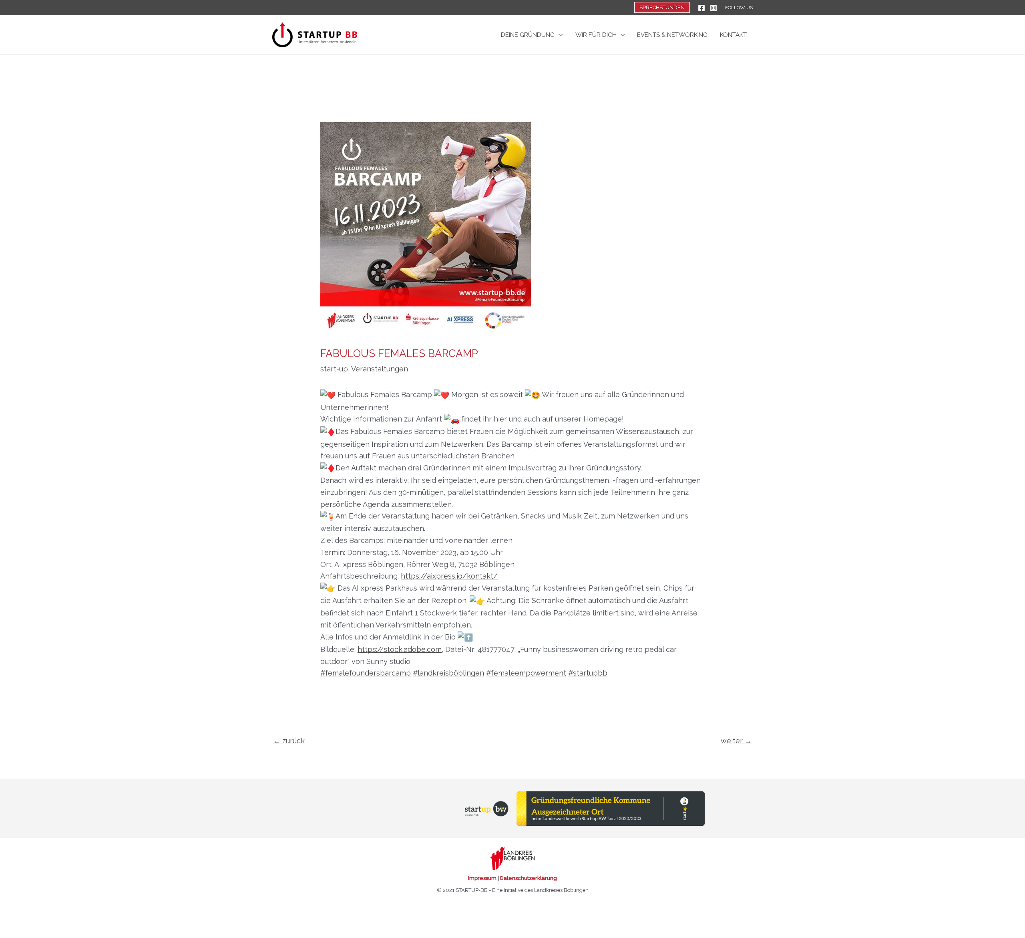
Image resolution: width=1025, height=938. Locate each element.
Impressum (482, 878)
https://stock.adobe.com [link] (400, 649)
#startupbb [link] (587, 673)
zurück (289, 740)
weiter (736, 740)
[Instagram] (713, 8)
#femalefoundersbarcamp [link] (365, 673)
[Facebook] (701, 8)
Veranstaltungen (379, 369)
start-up (334, 369)
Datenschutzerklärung (528, 878)
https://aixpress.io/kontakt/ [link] (449, 576)
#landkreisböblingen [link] (448, 673)
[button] (662, 7)
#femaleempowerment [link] (526, 673)
